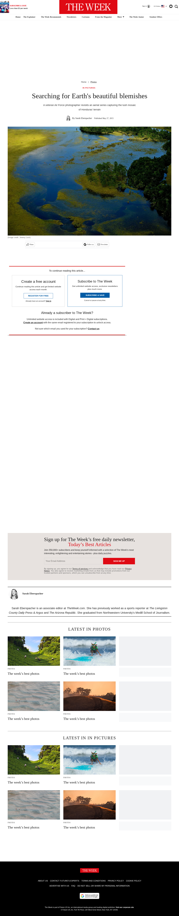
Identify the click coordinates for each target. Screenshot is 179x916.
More (119, 17)
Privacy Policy (116, 881)
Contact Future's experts (64, 881)
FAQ (73, 886)
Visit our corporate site (125, 907)
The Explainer (29, 17)
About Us (43, 881)
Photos (93, 82)
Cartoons (86, 17)
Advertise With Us (59, 886)
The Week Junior (136, 17)
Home (83, 82)
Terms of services (80, 569)
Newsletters (71, 17)
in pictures (89, 88)
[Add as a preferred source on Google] (89, 896)
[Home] (18, 17)
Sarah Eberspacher (83, 118)
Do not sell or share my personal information (103, 886)
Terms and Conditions (93, 881)
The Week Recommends (51, 17)
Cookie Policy (133, 881)
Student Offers (155, 17)
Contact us (93, 329)
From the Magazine (103, 17)
